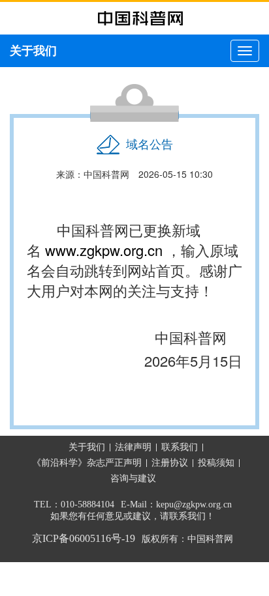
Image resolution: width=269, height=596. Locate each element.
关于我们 (87, 447)
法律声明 (133, 447)
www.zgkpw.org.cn (104, 250)
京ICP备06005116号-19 (83, 538)
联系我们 (179, 447)
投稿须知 (216, 463)
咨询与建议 (133, 478)
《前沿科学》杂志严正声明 (87, 463)
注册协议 (169, 463)
